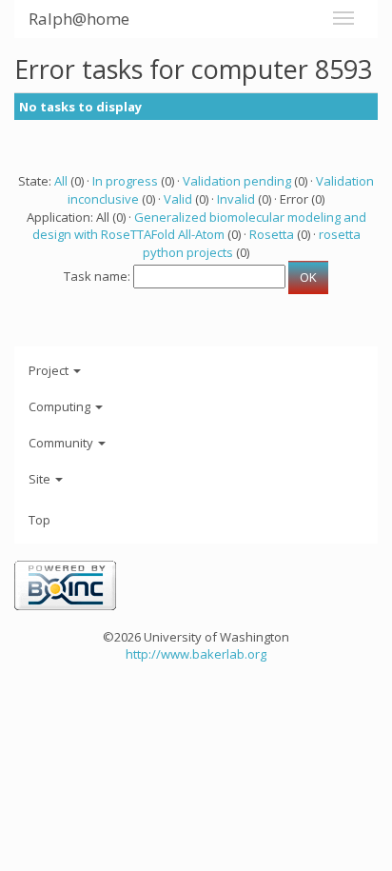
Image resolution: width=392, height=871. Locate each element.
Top (39, 519)
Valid (178, 199)
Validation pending (237, 180)
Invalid (236, 199)
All (61, 180)
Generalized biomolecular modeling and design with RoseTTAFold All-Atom (199, 226)
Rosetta (271, 234)
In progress (125, 180)
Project (50, 370)
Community (62, 442)
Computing (61, 406)
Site (41, 478)
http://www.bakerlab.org (196, 654)
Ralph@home (79, 19)
